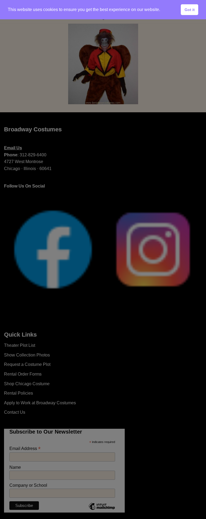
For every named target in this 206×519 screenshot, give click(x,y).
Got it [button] (190, 10)
